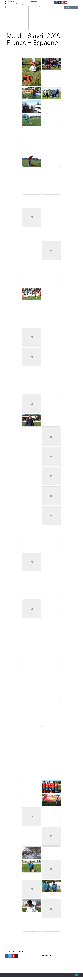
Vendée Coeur (43, 8)
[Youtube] (65, 2)
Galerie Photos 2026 (48, 10)
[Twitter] (62, 2)
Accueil (38, 6)
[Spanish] (36, 2)
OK (76, 975)
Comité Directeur (36, 7)
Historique (49, 8)
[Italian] (33, 2)
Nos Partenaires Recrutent (46, 7)
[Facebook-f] (56, 2)
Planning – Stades (48, 6)
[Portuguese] (35, 2)
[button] (50, 8)
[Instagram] (59, 2)
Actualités (42, 6)
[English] (31, 2)
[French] (30, 2)
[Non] (81, 975)
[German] (32, 2)
